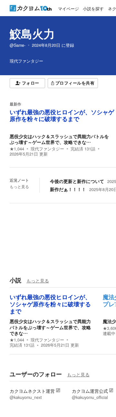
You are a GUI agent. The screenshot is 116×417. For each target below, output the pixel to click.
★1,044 (17, 148)
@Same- (17, 45)
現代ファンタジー (47, 149)
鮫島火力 (32, 33)
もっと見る (19, 186)
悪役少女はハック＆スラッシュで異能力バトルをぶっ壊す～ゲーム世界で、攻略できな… (59, 139)
